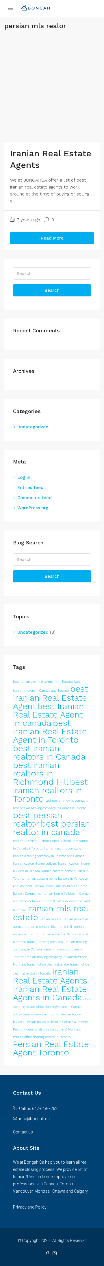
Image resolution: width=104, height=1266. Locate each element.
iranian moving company (45, 942)
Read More (52, 238)
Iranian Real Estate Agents (50, 976)
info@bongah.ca (34, 1118)
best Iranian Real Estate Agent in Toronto (50, 731)
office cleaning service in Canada (59, 1007)
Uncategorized (33, 427)
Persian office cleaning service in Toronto (41, 1037)
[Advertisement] (52, 89)
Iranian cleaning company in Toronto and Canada (48, 856)
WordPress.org (32, 507)
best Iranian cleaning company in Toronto (43, 682)
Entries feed (30, 487)
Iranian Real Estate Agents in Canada (50, 993)
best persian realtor (37, 819)
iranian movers (50, 919)
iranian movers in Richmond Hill (48, 927)
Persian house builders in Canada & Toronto (57, 1022)
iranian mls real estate (50, 912)
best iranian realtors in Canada (49, 752)
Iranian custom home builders (35, 863)
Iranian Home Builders (50, 886)
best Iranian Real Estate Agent (50, 697)
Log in (23, 477)
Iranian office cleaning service (48, 964)
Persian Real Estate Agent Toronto (51, 1048)
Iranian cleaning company (62, 848)
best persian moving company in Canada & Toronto (49, 808)
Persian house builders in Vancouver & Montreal (47, 1029)
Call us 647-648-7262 (38, 1108)
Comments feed (34, 497)
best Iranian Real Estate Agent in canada (48, 714)
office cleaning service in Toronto (36, 1014)
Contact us (23, 1132)
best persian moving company (66, 801)
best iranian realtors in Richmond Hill (40, 773)
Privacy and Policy (30, 1207)
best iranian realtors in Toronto (50, 790)
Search (52, 290)
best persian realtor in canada (51, 828)
